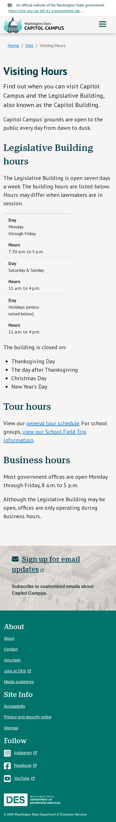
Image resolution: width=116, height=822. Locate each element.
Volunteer (12, 660)
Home (13, 45)
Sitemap (11, 727)
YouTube (22, 778)
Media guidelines (19, 681)
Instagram (23, 752)
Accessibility (14, 706)
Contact (11, 649)
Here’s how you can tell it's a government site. (44, 10)
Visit (29, 45)
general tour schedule (52, 423)
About (9, 638)
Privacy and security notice (28, 716)
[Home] (33, 25)
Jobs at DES (15, 671)
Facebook (23, 765)
